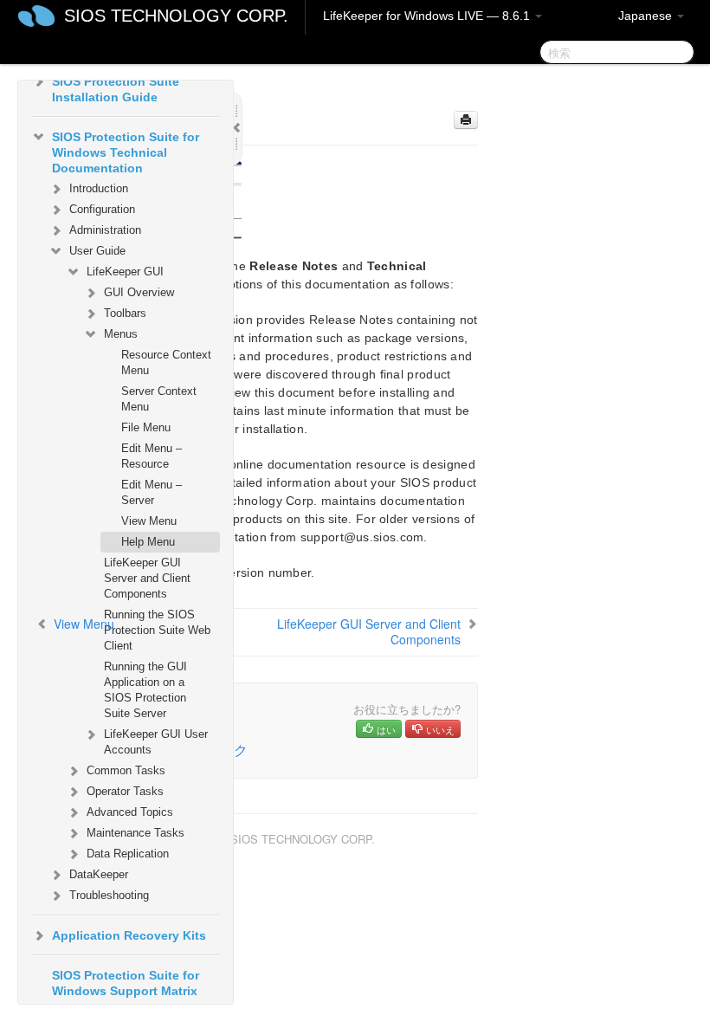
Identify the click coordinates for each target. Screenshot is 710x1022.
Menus (121, 333)
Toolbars (125, 313)
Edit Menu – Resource (151, 456)
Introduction (98, 188)
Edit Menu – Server (151, 492)
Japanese (646, 16)
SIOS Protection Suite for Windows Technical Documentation (125, 152)
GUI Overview (139, 292)
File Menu (146, 427)
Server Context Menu (159, 399)
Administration (105, 229)
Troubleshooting (109, 895)
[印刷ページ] (466, 120)
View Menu (149, 520)
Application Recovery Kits (129, 935)
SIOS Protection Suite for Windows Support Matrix (125, 983)
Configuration (102, 209)
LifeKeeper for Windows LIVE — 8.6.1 (428, 16)
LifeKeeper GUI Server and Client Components (147, 578)
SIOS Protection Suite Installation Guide (115, 89)
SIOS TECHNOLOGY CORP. (176, 15)
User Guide (97, 250)
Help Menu (148, 541)
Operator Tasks (125, 791)
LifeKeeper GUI (125, 271)
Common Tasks (126, 770)
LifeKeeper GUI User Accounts (156, 742)
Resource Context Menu (166, 362)
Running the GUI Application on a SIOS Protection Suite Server (145, 690)
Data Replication (128, 853)
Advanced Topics (130, 811)
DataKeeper (98, 874)
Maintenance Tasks (135, 832)
